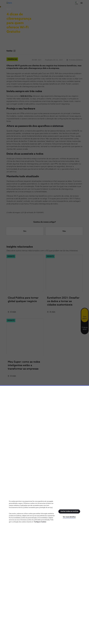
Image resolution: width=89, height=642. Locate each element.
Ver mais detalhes (69, 517)
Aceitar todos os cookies (69, 511)
